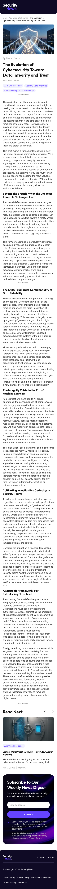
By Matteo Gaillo (11, 58)
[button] (45, 711)
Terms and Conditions (41, 877)
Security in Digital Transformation (19, 90)
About (51, 857)
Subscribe (28, 814)
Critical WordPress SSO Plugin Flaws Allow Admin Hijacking (28, 753)
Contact (41, 857)
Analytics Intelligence (18, 18)
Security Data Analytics (36, 86)
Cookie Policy (23, 877)
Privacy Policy (9, 877)
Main (5, 18)
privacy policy (35, 838)
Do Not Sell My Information (15, 882)
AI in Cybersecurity (13, 86)
